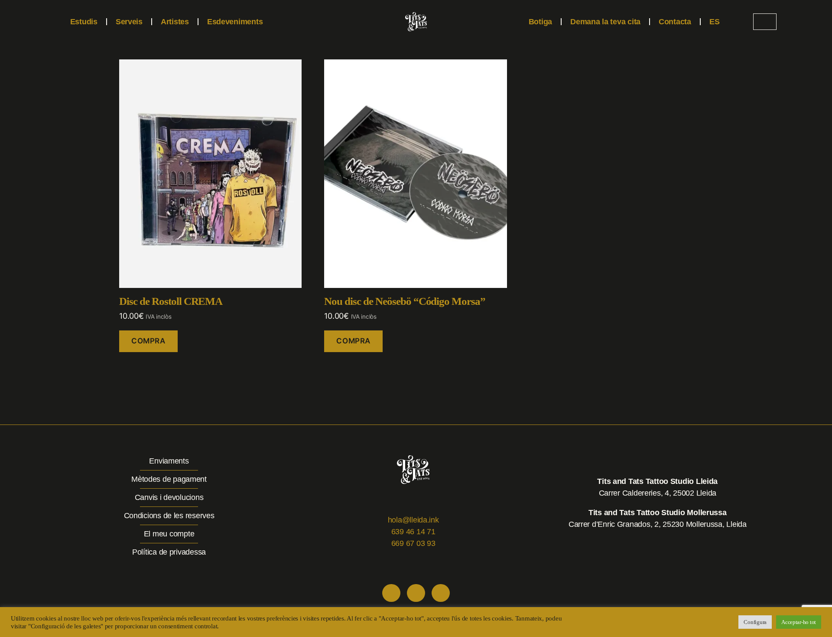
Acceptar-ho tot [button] (798, 622)
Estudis (84, 21)
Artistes (175, 21)
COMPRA (148, 340)
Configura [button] (755, 622)
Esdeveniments (235, 21)
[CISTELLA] (765, 21)
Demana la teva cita (605, 21)
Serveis (129, 21)
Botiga (540, 21)
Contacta (675, 21)
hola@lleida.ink (413, 520)
